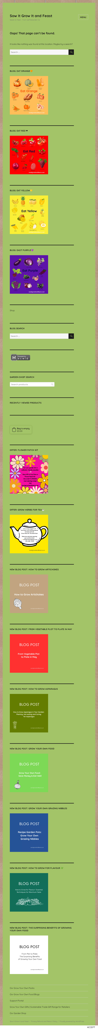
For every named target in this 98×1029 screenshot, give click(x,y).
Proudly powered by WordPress (72, 1021)
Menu (83, 17)
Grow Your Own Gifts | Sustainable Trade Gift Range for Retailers (40, 1007)
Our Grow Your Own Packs (22, 988)
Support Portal (17, 1000)
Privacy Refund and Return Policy (44, 1021)
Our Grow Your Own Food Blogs (25, 994)
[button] (21, 429)
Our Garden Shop (18, 1013)
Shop (12, 310)
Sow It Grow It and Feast (31, 15)
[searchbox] (32, 384)
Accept (91, 1027)
